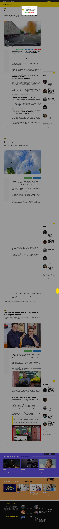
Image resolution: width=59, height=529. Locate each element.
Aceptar (27, 12)
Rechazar (31, 12)
